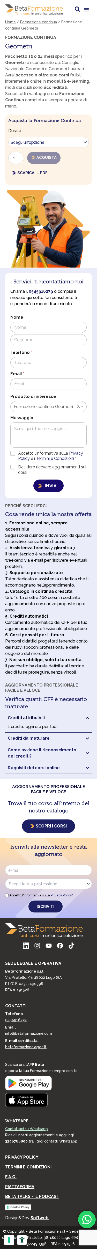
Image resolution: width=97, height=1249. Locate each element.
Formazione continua (38, 22)
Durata (14, 130)
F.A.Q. (11, 1176)
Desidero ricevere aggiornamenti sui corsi (52, 470)
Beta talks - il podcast (32, 1196)
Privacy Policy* (62, 895)
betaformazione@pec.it (26, 1047)
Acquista (46, 157)
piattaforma (19, 1186)
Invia (50, 485)
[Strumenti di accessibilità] (22, 1240)
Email (17, 373)
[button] (86, 9)
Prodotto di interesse (33, 396)
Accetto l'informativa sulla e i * (50, 456)
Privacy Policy (21, 1157)
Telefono (21, 352)
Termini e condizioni (28, 1167)
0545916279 (16, 1020)
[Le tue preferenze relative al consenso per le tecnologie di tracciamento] (9, 1240)
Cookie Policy (19, 1207)
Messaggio (21, 417)
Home (10, 22)
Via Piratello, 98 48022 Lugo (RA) (34, 977)
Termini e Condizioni (55, 458)
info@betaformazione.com (28, 1033)
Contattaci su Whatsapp (26, 1129)
